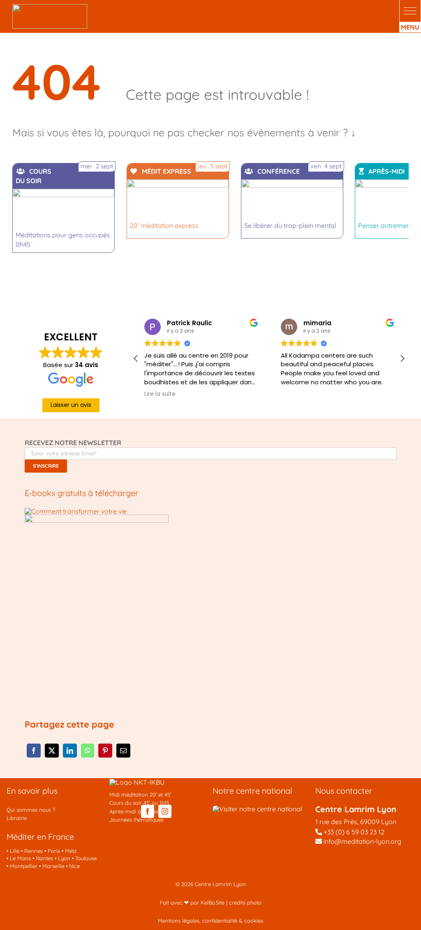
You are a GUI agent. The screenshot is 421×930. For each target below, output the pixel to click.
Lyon (64, 858)
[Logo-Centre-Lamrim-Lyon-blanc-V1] (49, 7)
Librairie (17, 818)
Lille (14, 850)
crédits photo (245, 902)
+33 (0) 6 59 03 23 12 (354, 832)
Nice (74, 866)
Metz (70, 850)
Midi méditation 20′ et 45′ (140, 794)
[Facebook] (34, 751)
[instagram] (164, 811)
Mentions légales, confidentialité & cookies (210, 920)
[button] (410, 11)
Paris (54, 850)
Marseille (53, 866)
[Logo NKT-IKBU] (136, 782)
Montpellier (23, 866)
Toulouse (86, 858)
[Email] (123, 751)
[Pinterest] (105, 751)
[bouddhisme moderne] (97, 518)
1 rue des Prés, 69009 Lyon (355, 821)
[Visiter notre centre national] (257, 809)
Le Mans (20, 858)
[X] (52, 751)
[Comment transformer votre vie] (76, 511)
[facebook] (147, 811)
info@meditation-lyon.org (361, 841)
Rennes (33, 850)
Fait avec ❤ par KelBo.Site (192, 902)
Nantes (44, 858)
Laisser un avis (71, 405)
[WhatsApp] (87, 751)
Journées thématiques (136, 819)
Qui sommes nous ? (31, 809)
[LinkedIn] (70, 751)
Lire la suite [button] (160, 394)
